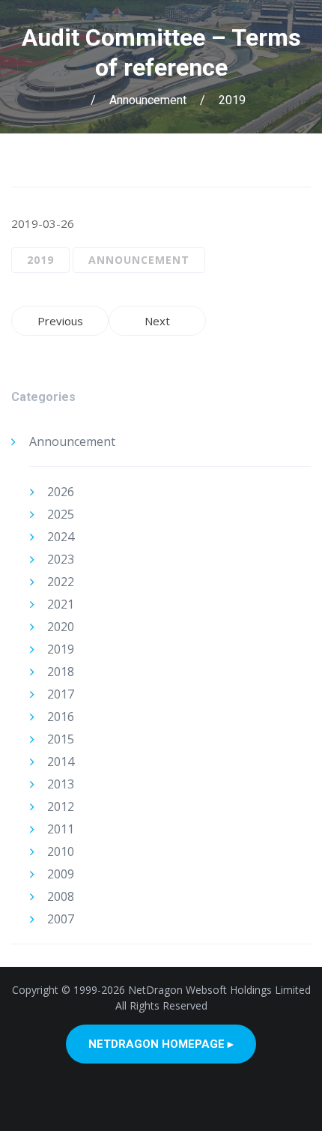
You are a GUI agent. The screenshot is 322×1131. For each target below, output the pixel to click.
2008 (60, 896)
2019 (232, 100)
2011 (60, 829)
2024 (60, 536)
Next (157, 320)
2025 (60, 514)
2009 (60, 874)
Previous (60, 320)
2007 (60, 919)
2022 (60, 581)
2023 (60, 559)
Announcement (147, 100)
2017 (60, 694)
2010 (60, 851)
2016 (60, 716)
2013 (60, 784)
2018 (60, 671)
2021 (60, 604)
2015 (60, 739)
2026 (60, 491)
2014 (60, 761)
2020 (60, 626)
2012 (60, 806)
